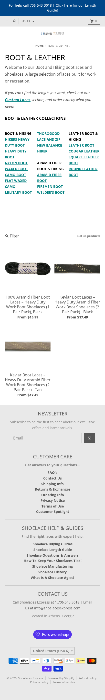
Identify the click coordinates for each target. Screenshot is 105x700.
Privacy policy (39, 682)
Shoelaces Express (30, 678)
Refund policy (87, 678)
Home (39, 45)
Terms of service (63, 682)
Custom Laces (18, 99)
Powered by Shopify (61, 678)
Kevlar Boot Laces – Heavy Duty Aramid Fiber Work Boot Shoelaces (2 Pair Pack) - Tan (28, 382)
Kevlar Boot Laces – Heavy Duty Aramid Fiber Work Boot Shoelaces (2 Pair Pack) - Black (77, 304)
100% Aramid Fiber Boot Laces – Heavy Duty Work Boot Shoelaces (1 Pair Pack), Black (28, 304)
